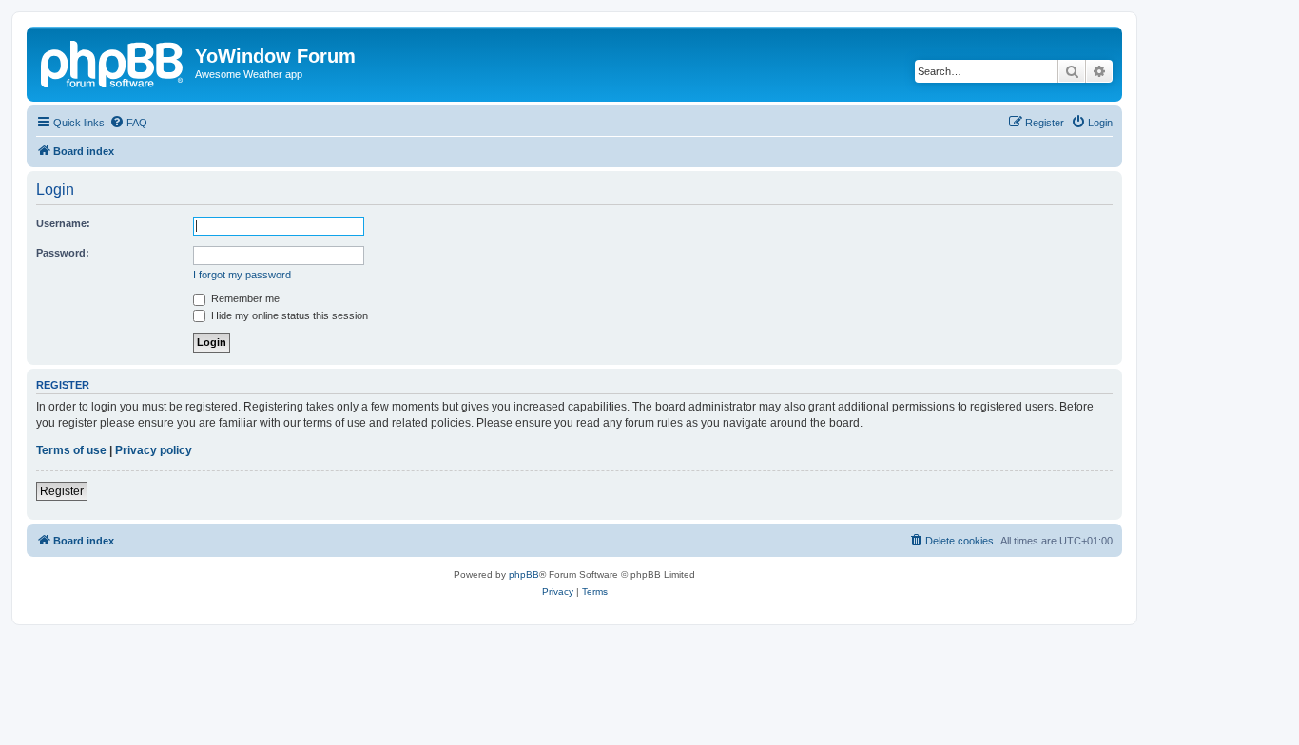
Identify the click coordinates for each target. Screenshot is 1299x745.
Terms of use (71, 450)
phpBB (524, 574)
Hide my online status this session (288, 315)
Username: (63, 223)
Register (62, 491)
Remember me (244, 298)
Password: (62, 252)
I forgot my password (242, 274)
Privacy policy (153, 450)
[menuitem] (128, 122)
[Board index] (113, 61)
